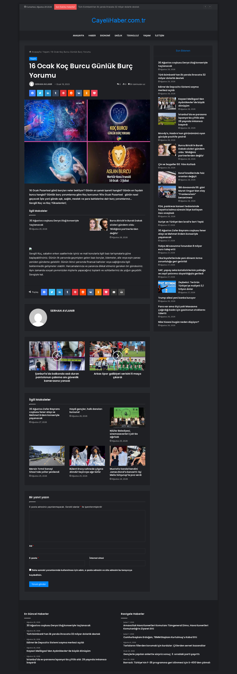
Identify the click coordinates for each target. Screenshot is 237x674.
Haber (92, 35)
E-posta (34, 558)
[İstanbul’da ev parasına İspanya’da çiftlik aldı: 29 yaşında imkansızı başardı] (167, 119)
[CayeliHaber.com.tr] (118, 20)
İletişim (159, 35)
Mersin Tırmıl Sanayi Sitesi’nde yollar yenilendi (44, 470)
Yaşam (147, 35)
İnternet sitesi (96, 558)
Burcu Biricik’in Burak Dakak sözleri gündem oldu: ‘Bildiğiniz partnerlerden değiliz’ (191, 150)
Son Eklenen (183, 50)
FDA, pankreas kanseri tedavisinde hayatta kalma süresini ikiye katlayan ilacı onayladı (180, 210)
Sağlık (118, 35)
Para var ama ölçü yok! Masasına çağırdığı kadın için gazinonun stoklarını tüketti (181, 310)
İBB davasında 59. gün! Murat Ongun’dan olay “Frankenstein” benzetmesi (191, 192)
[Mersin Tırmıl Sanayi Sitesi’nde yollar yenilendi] (47, 456)
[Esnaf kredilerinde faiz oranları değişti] (167, 177)
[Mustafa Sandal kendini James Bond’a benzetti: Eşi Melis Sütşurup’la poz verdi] (127, 456)
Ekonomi (105, 35)
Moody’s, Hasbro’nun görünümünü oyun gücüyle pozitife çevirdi (181, 135)
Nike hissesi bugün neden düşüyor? (178, 322)
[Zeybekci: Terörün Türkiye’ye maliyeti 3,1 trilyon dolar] (167, 287)
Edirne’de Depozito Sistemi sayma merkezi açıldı (102, 6)
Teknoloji (133, 35)
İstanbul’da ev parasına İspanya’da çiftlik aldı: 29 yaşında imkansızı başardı (192, 119)
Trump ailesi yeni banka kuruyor (177, 297)
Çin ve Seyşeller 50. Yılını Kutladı (176, 164)
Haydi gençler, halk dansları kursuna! (85, 410)
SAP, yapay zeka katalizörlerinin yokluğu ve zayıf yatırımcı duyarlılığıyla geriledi (182, 272)
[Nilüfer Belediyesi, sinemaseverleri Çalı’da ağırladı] (127, 418)
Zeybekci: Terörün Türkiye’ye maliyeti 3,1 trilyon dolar (191, 286)
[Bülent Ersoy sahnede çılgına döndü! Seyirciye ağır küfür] (87, 456)
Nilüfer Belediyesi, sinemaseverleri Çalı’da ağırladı (124, 434)
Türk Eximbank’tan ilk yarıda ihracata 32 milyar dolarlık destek (182, 76)
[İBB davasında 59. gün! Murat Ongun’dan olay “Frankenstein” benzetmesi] (167, 192)
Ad (31, 546)
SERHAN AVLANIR (43, 84)
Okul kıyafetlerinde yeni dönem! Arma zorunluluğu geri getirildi (180, 259)
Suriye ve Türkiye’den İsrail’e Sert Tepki (181, 221)
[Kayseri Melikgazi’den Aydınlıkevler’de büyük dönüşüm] (167, 103)
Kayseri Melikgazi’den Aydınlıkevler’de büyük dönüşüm (191, 102)
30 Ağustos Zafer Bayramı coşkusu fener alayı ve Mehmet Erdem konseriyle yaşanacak (44, 413)
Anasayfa (78, 35)
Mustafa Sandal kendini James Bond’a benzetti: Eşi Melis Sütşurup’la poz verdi (126, 472)
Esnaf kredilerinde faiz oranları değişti (191, 174)
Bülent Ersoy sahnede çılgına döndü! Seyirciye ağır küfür (86, 470)
